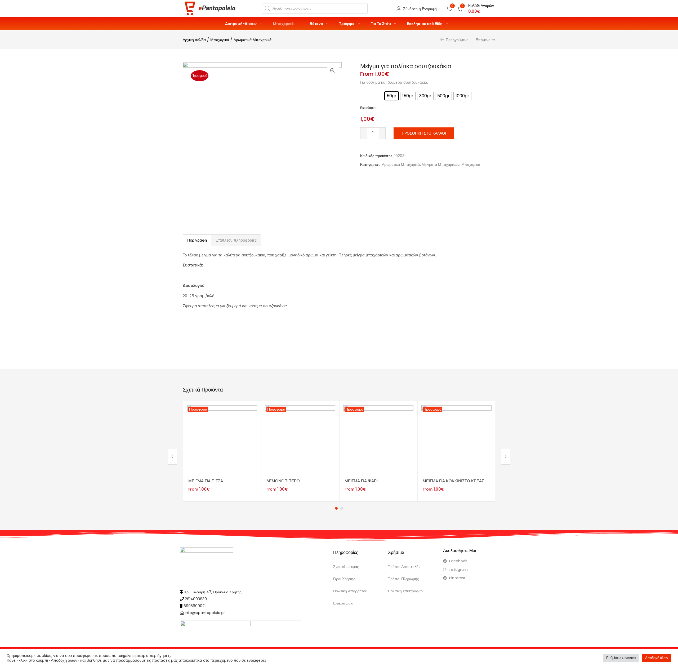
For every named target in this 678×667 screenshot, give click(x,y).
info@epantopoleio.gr (205, 612)
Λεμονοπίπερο (283, 481)
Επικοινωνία (343, 603)
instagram (458, 569)
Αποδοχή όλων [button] (656, 657)
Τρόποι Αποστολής (404, 566)
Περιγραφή (197, 240)
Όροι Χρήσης (344, 578)
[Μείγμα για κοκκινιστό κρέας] (456, 440)
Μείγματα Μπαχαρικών (441, 164)
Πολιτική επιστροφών (405, 591)
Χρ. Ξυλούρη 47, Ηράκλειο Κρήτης (213, 592)
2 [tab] (341, 508)
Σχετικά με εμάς (346, 566)
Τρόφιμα (347, 23)
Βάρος (367, 94)
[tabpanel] (222, 451)
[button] (475, 8)
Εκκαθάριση (368, 108)
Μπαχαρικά (284, 23)
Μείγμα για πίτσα (205, 481)
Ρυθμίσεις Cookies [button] (621, 657)
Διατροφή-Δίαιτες (241, 23)
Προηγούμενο (457, 39)
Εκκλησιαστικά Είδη (425, 23)
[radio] (391, 96)
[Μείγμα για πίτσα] (222, 440)
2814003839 (196, 599)
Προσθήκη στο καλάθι (424, 133)
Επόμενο (483, 39)
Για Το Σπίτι (381, 23)
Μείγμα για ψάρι (361, 481)
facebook (457, 561)
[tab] (197, 240)
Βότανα (317, 23)
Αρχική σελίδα (194, 39)
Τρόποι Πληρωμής (403, 578)
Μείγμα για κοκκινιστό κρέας (453, 481)
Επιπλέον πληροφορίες (236, 240)
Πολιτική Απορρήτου (350, 591)
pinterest (457, 578)
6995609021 (195, 605)
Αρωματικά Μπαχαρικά (252, 39)
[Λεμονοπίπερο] (300, 440)
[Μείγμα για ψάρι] (378, 440)
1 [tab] (336, 508)
